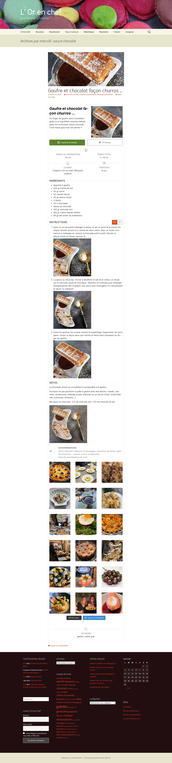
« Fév (128, 688)
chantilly (72, 685)
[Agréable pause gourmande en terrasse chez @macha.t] (85, 498)
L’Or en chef (25, 32)
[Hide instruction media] (120, 222)
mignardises (71, 723)
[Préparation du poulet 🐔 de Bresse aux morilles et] (112, 472)
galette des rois (72, 707)
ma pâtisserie (91, 94)
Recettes (109, 94)
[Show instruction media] (114, 222)
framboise (67, 702)
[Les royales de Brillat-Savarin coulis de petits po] (85, 472)
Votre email (27, 724)
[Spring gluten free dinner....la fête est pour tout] (112, 498)
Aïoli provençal (35, 676)
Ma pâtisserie (54, 32)
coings (58, 692)
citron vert (76, 689)
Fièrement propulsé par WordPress (97, 758)
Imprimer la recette (68, 142)
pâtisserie (71, 734)
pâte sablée (61, 734)
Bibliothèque (89, 32)
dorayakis (68, 699)
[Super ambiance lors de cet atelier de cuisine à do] (59, 524)
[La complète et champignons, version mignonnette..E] (85, 524)
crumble (63, 692)
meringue (60, 723)
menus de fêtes (76, 720)
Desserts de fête (72, 94)
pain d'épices (74, 726)
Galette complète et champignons (103, 663)
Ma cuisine (40, 32)
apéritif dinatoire (65, 681)
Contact (117, 32)
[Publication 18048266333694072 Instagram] (112, 550)
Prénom (26, 715)
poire (75, 729)
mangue (68, 715)
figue (79, 698)
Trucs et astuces (71, 32)
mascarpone (64, 719)
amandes (60, 678)
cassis (65, 685)
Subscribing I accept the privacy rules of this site (35, 734)
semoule (77, 735)
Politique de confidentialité (71, 758)
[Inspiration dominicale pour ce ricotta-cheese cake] (59, 472)
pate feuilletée (69, 729)
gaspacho (72, 711)
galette (61, 706)
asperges (77, 682)
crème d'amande (65, 695)
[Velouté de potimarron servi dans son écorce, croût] (85, 576)
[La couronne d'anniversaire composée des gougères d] (85, 603)
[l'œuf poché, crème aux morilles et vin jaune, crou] (59, 498)
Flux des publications (131, 711)
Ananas (68, 678)
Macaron (60, 715)
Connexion (127, 707)
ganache (61, 711)
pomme (59, 732)
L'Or (24, 663)
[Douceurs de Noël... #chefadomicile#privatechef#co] (59, 576)
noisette (60, 726)
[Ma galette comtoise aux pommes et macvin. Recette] (85, 550)
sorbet (59, 737)
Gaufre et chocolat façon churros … (85, 90)
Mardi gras (101, 94)
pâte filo (74, 732)
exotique (73, 699)
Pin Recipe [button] (106, 142)
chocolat (61, 688)
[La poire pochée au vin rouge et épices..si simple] (112, 603)
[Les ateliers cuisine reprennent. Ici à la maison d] (59, 550)
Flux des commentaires (132, 715)
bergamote (59, 685)
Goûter (82, 94)
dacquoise (60, 699)
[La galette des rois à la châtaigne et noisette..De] (112, 524)
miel (66, 723)
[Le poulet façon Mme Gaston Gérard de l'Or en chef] (59, 603)
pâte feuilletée (68, 732)
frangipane (76, 702)
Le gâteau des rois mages (99, 687)
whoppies (65, 738)
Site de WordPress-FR (131, 718)
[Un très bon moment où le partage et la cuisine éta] (112, 576)
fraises (59, 702)
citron (69, 688)
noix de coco (67, 726)
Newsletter (103, 32)
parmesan (60, 729)
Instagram (130, 32)
